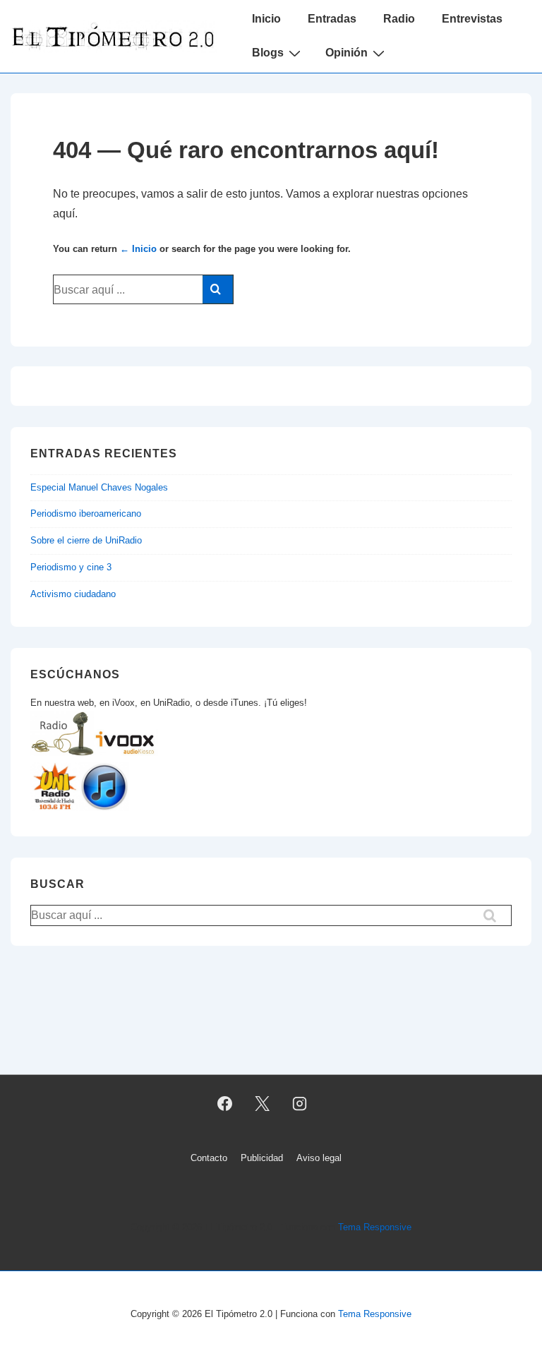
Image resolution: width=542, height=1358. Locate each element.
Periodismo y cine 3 (71, 567)
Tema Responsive (374, 1227)
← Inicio (138, 249)
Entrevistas (472, 19)
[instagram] (299, 1104)
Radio (399, 19)
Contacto (209, 1158)
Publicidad (262, 1158)
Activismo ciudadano (73, 594)
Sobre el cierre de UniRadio (86, 540)
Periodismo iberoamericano (85, 513)
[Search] (218, 289)
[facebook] (225, 1104)
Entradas (332, 19)
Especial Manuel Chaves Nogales (99, 487)
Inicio (266, 19)
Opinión (346, 53)
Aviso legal (319, 1158)
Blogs (268, 53)
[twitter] (262, 1104)
